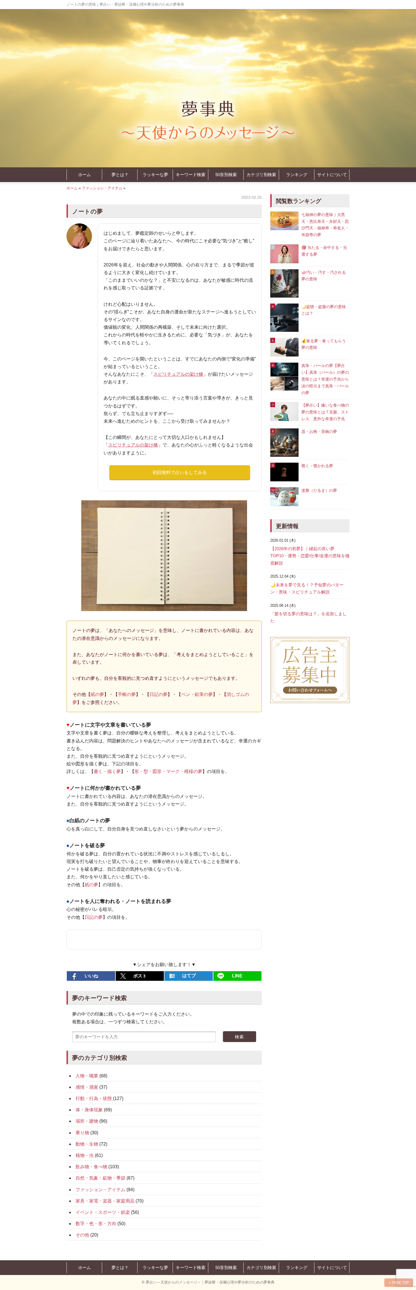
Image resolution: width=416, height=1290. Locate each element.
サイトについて (332, 174)
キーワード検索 (190, 174)
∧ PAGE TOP (399, 1283)
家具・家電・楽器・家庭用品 (105, 1201)
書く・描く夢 (107, 771)
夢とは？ (119, 174)
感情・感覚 (87, 1087)
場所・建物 (87, 1121)
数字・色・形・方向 (96, 1223)
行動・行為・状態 (94, 1098)
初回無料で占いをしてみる (180, 472)
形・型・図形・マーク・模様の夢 (168, 771)
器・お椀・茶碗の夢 (319, 431)
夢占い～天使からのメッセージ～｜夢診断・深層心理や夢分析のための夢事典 (210, 1282)
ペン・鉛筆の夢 (197, 694)
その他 (82, 1235)
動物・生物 (87, 1144)
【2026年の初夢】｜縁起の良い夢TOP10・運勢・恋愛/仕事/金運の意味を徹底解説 (309, 555)
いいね (91, 975)
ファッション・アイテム (102, 188)
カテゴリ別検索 (261, 174)
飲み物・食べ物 (91, 1166)
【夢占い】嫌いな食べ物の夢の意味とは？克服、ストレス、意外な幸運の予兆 (325, 412)
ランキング (296, 174)
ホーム (84, 174)
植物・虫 (85, 1155)
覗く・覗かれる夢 (317, 466)
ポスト (140, 975)
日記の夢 (158, 694)
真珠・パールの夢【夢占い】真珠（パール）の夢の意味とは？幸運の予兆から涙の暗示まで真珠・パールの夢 (325, 379)
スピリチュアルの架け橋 (178, 374)
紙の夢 (97, 694)
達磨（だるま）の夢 (319, 490)
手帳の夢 (127, 694)
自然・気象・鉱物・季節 (100, 1178)
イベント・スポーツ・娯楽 (103, 1212)
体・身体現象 (89, 1109)
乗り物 (82, 1132)
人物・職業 (87, 1075)
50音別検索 (226, 174)
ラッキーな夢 (155, 174)
